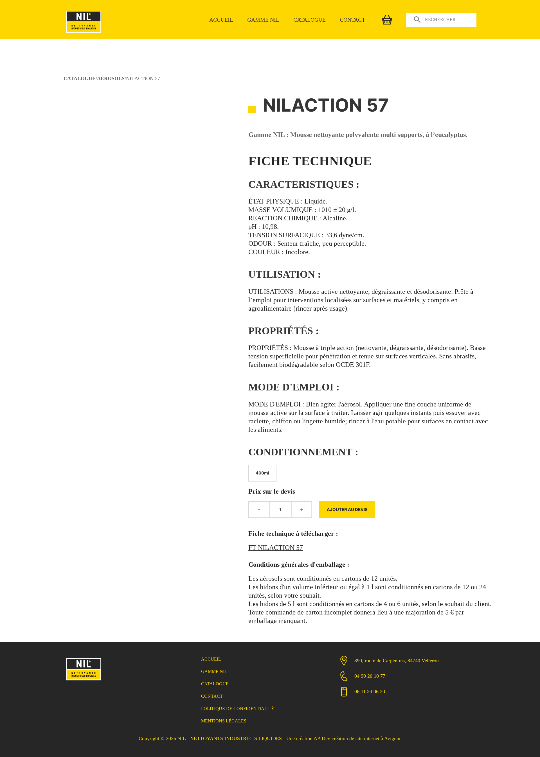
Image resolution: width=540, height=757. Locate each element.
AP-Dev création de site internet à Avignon (358, 738)
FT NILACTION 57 (275, 547)
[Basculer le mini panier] (387, 20)
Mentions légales (223, 720)
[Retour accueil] (84, 33)
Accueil (221, 20)
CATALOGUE (80, 78)
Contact (352, 20)
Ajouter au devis (347, 509)
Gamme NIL (263, 20)
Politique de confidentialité (237, 708)
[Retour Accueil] (84, 681)
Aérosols (111, 78)
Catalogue (309, 20)
